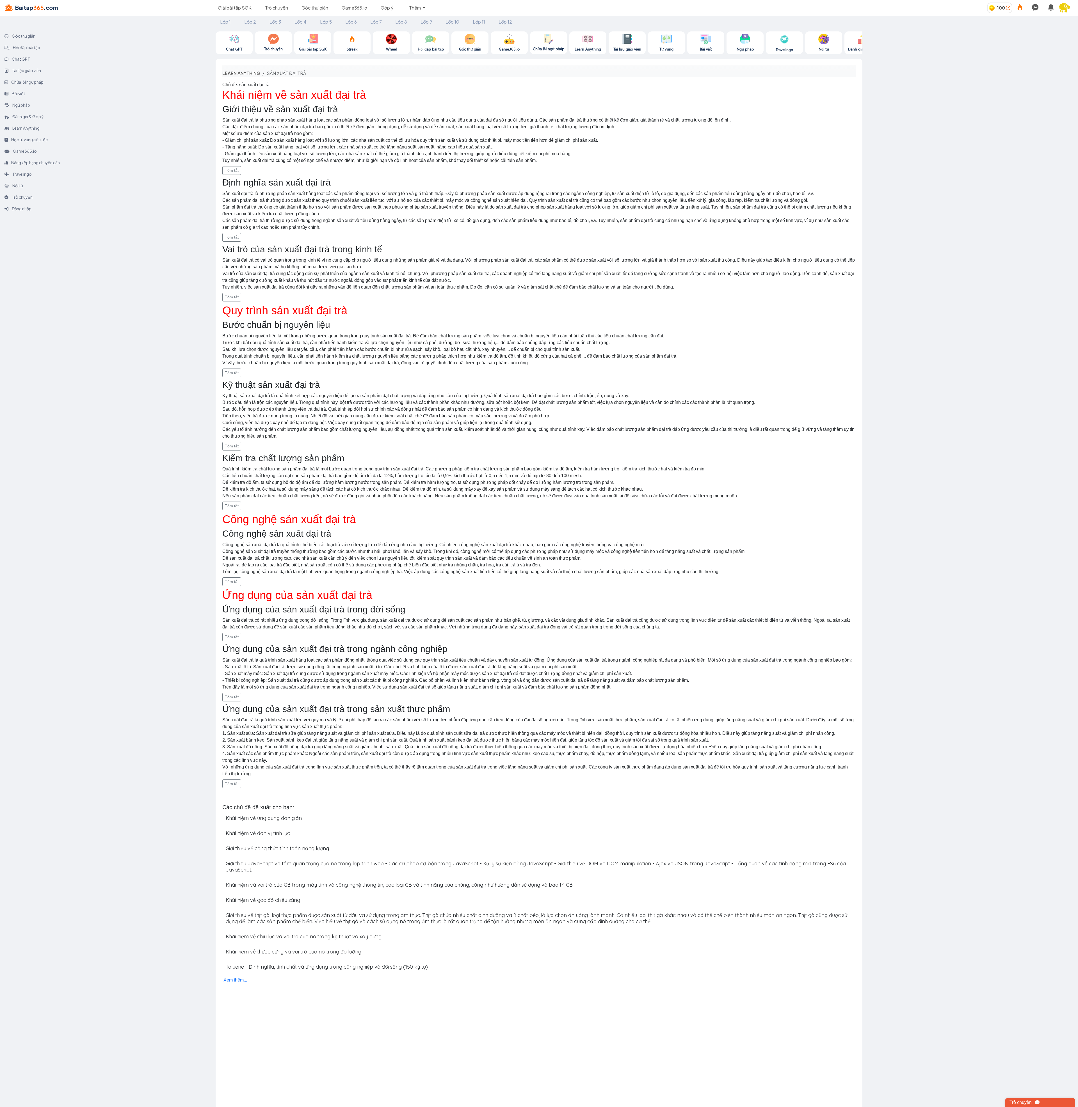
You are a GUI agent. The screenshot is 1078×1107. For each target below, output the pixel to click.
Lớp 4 (300, 22)
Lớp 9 (426, 22)
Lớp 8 (401, 22)
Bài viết (18, 93)
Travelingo (22, 174)
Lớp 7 (376, 22)
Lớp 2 (250, 22)
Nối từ (17, 185)
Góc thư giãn (315, 8)
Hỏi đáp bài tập (26, 47)
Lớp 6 (351, 22)
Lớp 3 (275, 22)
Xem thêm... (235, 980)
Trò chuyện (276, 8)
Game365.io (354, 8)
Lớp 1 (225, 22)
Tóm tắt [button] (232, 170)
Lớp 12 (505, 22)
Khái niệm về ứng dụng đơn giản (264, 818)
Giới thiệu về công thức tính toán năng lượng (277, 848)
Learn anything (241, 73)
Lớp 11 (479, 22)
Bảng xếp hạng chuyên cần (35, 162)
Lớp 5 (326, 22)
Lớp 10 (452, 22)
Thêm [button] (415, 8)
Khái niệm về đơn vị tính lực (258, 833)
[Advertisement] (970, 70)
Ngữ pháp (21, 105)
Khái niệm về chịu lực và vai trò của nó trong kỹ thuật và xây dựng (304, 936)
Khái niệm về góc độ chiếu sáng (263, 900)
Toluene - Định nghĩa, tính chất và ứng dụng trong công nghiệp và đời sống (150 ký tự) (327, 967)
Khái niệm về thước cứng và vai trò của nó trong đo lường (293, 951)
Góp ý (387, 8)
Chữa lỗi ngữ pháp (27, 81)
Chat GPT (20, 58)
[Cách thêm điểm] (1008, 8)
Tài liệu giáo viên (26, 70)
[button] (1067, 7)
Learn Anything (26, 128)
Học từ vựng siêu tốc (29, 139)
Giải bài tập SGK (235, 8)
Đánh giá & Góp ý (28, 116)
